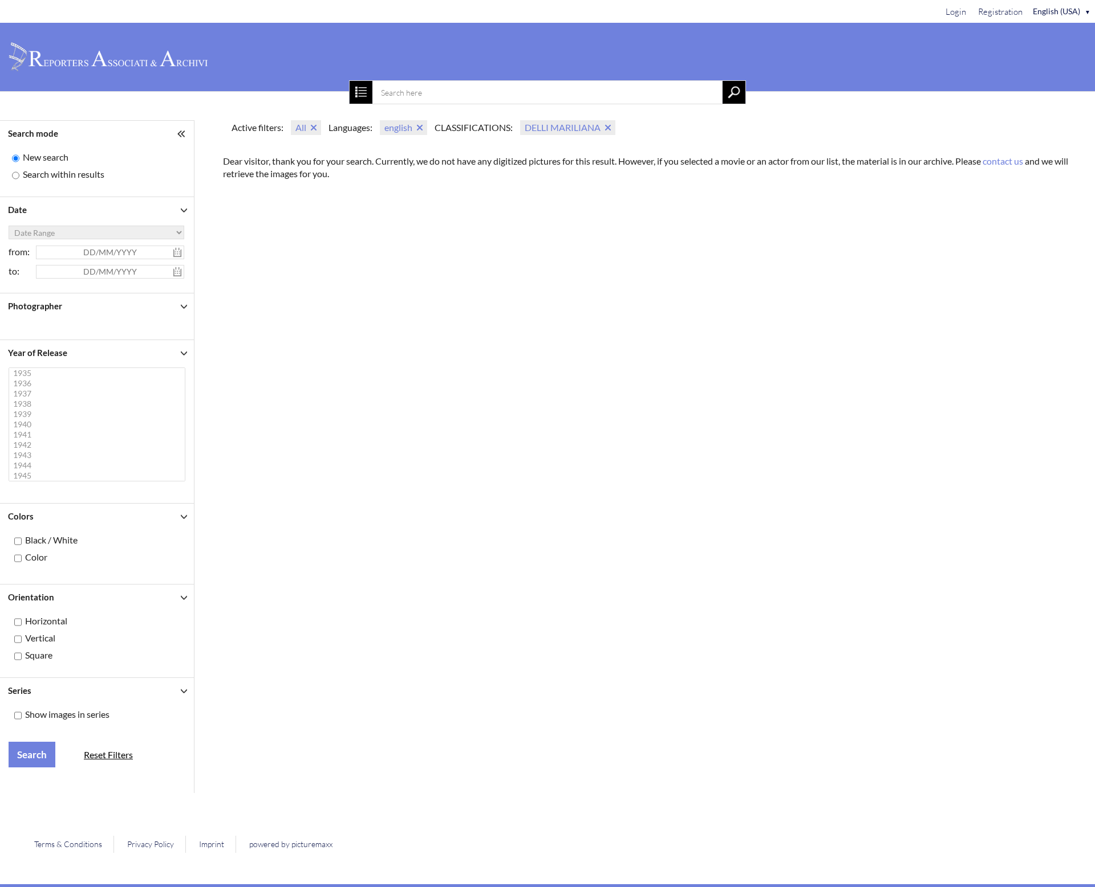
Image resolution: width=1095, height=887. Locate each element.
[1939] (98, 414)
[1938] (98, 404)
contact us (1003, 161)
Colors (21, 516)
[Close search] (361, 92)
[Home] (547, 57)
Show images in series (67, 714)
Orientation (31, 597)
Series (19, 690)
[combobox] (547, 92)
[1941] (98, 435)
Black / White (51, 539)
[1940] (98, 424)
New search (45, 157)
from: (19, 251)
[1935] (98, 373)
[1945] (98, 476)
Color (36, 556)
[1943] (98, 455)
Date (17, 210)
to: (14, 270)
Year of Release (37, 353)
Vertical (40, 637)
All (300, 127)
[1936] (98, 383)
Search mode (33, 133)
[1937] (98, 394)
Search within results (63, 174)
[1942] (98, 445)
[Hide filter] (182, 133)
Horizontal (46, 620)
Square (38, 654)
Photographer (35, 306)
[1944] (98, 465)
